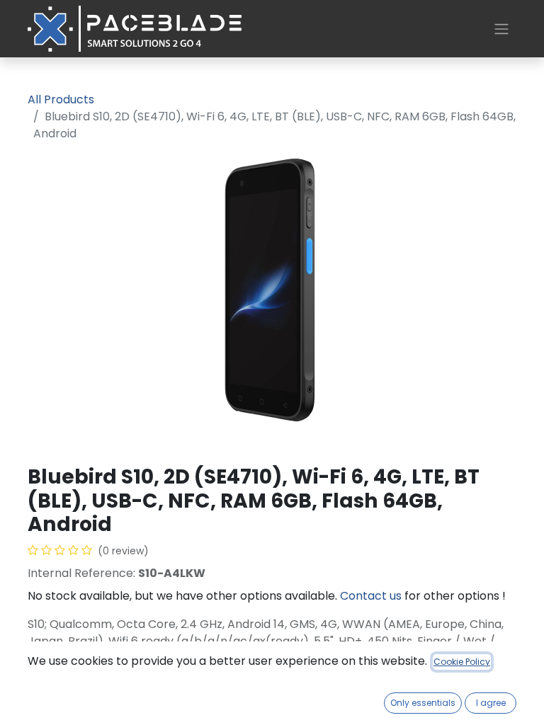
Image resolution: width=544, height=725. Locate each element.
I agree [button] (491, 703)
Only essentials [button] (422, 703)
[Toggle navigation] (501, 28)
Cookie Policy (462, 662)
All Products (61, 99)
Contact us (371, 596)
